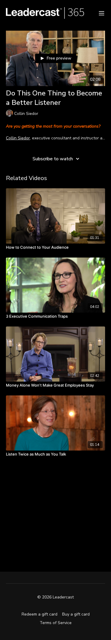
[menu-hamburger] (101, 13)
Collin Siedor (18, 138)
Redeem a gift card (39, 614)
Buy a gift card (76, 614)
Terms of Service (56, 623)
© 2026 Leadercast (55, 597)
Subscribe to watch (53, 159)
